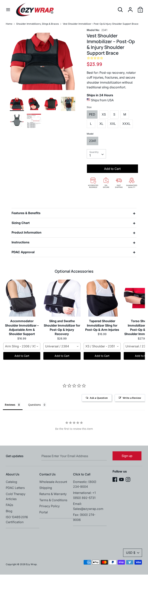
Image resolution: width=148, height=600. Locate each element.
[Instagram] (128, 479)
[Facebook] (115, 479)
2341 (92, 141)
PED (92, 114)
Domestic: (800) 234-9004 (84, 484)
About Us (12, 474)
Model (90, 133)
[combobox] (96, 153)
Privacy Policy (49, 506)
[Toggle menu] (8, 9)
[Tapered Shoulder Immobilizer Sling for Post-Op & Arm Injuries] (102, 298)
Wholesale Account (53, 482)
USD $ (130, 553)
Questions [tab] (34, 404)
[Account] (130, 8)
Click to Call (81, 474)
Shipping (45, 488)
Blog (9, 511)
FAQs (9, 505)
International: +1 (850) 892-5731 (84, 495)
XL (101, 124)
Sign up (127, 456)
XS (104, 114)
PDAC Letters (15, 488)
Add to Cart (21, 355)
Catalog (11, 482)
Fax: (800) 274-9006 (84, 517)
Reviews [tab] (10, 404)
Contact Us (47, 474)
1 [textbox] (90, 155)
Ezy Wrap (31, 564)
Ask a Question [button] (99, 398)
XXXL (126, 124)
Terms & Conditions (53, 500)
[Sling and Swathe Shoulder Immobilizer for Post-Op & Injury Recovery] (61, 298)
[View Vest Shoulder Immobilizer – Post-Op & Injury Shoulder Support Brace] (17, 104)
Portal (43, 512)
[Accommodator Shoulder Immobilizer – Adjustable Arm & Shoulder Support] (21, 298)
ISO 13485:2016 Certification (17, 519)
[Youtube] (121, 479)
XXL (113, 124)
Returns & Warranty (53, 494)
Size (89, 107)
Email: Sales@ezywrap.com (88, 506)
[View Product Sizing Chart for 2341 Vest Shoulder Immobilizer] (34, 121)
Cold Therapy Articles (15, 496)
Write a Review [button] (132, 398)
